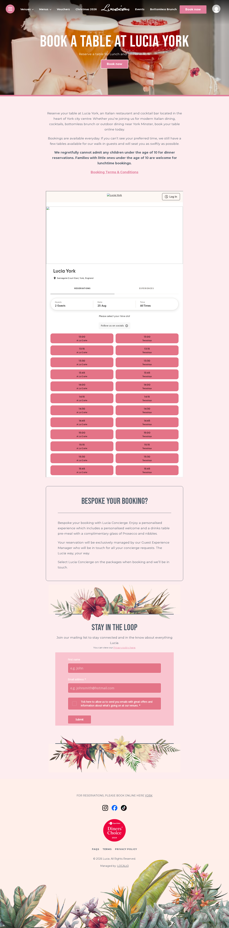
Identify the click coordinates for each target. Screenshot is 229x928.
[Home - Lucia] (114, 8)
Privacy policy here (124, 647)
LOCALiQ (123, 866)
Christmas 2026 (86, 9)
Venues (25, 9)
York (148, 795)
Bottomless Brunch (163, 9)
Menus (43, 9)
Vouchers (63, 9)
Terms (107, 849)
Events (139, 9)
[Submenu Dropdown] (32, 9)
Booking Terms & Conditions (114, 172)
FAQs (95, 849)
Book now (193, 9)
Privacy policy (126, 849)
